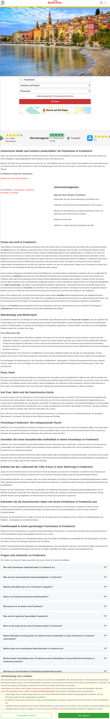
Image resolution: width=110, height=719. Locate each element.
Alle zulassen (83, 715)
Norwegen (5, 193)
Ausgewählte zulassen (26, 715)
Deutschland (19, 190)
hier (83, 691)
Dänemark (29, 190)
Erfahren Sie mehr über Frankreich (14, 179)
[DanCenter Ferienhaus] (55, 3)
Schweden (14, 193)
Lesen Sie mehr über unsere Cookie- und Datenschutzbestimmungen (28, 691)
